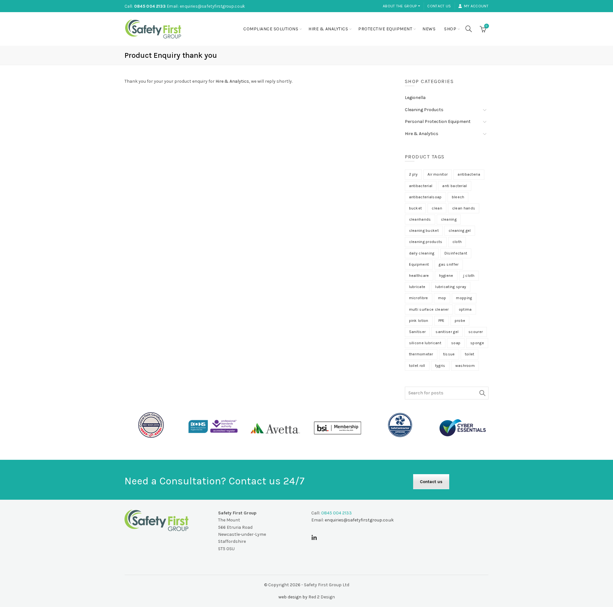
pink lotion (418, 320)
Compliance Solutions (270, 29)
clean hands (463, 208)
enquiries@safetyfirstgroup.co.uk (212, 6)
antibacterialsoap (425, 197)
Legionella (415, 97)
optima (465, 309)
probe (460, 320)
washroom (465, 365)
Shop (450, 29)
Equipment (419, 264)
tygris (440, 365)
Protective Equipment (385, 29)
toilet (469, 354)
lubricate (417, 287)
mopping (464, 298)
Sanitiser (417, 332)
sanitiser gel (446, 332)
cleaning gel (460, 230)
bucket (415, 208)
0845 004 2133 (150, 6)
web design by (292, 597)
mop (442, 298)
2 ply (413, 174)
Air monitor (438, 174)
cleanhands (420, 219)
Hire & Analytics (328, 29)
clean (437, 208)
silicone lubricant (425, 343)
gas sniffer (448, 264)
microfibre (418, 298)
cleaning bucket (424, 230)
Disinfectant (455, 253)
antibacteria (469, 174)
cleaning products (426, 241)
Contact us (439, 6)
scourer (475, 332)
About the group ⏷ (401, 6)
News (428, 29)
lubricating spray (450, 287)
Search (482, 393)
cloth (457, 241)
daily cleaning (422, 253)
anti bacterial (454, 186)
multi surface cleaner (429, 309)
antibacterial (421, 186)
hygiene (446, 275)
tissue (449, 354)
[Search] (469, 29)
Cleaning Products (424, 109)
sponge (477, 343)
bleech (458, 197)
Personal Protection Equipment (438, 121)
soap (455, 343)
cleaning (449, 219)
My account (476, 6)
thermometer (421, 354)
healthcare (419, 275)
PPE (441, 320)
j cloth (469, 275)
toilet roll (417, 365)
